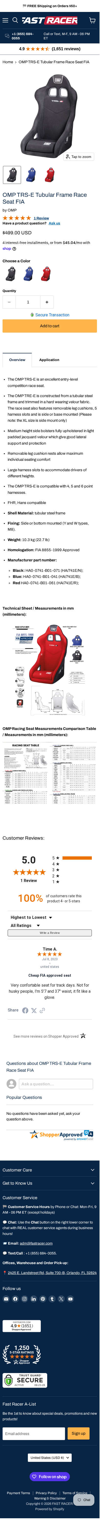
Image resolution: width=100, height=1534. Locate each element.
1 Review (41, 218)
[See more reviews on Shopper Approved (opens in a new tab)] (42, 1011)
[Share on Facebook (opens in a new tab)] (25, 1011)
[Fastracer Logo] (49, 20)
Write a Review (50, 932)
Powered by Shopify (49, 1509)
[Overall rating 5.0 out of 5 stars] (17, 219)
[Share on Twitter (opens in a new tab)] (34, 1011)
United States (47, 1458)
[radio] (72, 858)
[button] (12, 175)
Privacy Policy (46, 1493)
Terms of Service (74, 1493)
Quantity (9, 291)
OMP (12, 210)
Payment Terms (18, 1493)
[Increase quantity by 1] (47, 302)
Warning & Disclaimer (50, 1498)
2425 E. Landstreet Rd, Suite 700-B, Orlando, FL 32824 (52, 1273)
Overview (17, 360)
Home (8, 62)
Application (49, 360)
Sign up (78, 1433)
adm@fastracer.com (36, 1243)
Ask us (54, 223)
